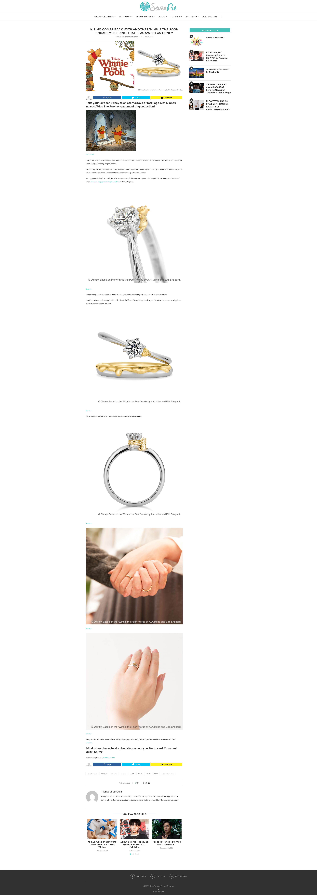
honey (123, 773)
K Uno (140, 773)
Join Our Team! (209, 16)
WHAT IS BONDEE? (215, 37)
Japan (132, 773)
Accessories (92, 773)
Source (88, 289)
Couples (104, 773)
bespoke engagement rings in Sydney (105, 182)
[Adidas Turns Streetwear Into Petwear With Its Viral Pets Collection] (102, 829)
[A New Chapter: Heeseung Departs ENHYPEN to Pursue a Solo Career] (134, 829)
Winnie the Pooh (168, 773)
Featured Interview (104, 16)
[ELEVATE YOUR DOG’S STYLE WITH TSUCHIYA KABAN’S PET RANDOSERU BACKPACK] (196, 105)
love (148, 773)
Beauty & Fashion (144, 16)
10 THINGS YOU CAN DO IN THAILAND (217, 70)
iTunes (105, 757)
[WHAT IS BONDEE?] (196, 41)
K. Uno (112, 757)
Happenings (125, 16)
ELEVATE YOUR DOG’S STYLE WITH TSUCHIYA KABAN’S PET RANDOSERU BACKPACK (218, 105)
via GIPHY (90, 154)
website (89, 743)
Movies (161, 16)
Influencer (191, 16)
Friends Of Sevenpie (131, 36)
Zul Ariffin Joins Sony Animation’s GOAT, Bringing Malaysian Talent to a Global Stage (218, 88)
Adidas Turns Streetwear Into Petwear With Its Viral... (102, 844)
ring (156, 773)
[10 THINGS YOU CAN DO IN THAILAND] (196, 73)
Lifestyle (175, 16)
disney (114, 773)
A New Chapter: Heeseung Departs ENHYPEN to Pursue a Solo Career (216, 56)
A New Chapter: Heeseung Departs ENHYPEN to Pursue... (134, 844)
